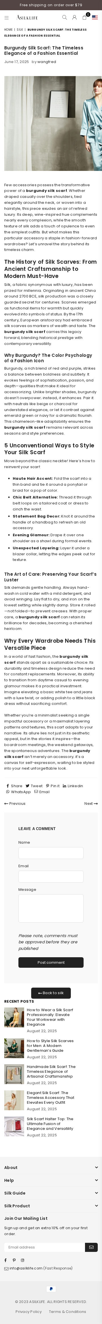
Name (24, 842)
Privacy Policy (29, 1311)
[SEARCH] (65, 17)
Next (89, 803)
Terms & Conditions (67, 1311)
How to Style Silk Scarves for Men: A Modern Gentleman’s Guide (50, 1045)
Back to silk (53, 993)
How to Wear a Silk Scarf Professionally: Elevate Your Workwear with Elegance (50, 1017)
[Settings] (94, 17)
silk (20, 30)
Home (8, 30)
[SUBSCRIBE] (91, 1247)
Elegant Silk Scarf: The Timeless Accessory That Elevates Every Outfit (50, 1097)
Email (23, 866)
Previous (17, 803)
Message (27, 889)
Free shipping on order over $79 (51, 5)
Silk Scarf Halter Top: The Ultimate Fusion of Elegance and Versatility (50, 1123)
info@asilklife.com (26, 1268)
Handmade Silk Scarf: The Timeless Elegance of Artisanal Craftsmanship (51, 1071)
